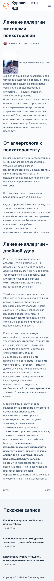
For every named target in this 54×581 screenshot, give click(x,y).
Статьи (35, 43)
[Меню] (49, 5)
